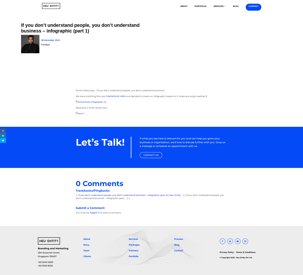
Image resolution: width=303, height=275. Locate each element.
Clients (87, 256)
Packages (134, 245)
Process (178, 239)
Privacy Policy (227, 252)
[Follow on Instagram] (245, 241)
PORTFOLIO (201, 6)
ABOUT (183, 6)
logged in (95, 212)
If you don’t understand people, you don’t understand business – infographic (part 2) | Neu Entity (129, 195)
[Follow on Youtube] (238, 241)
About (86, 239)
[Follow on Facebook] (222, 241)
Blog (176, 245)
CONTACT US (150, 155)
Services (133, 239)
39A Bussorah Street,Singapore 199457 (49, 255)
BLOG (236, 6)
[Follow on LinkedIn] (230, 241)
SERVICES (218, 6)
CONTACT (253, 6)
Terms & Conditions (245, 252)
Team (86, 250)
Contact (178, 250)
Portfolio (133, 256)
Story (86, 245)
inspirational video (116, 96)
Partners (133, 250)
